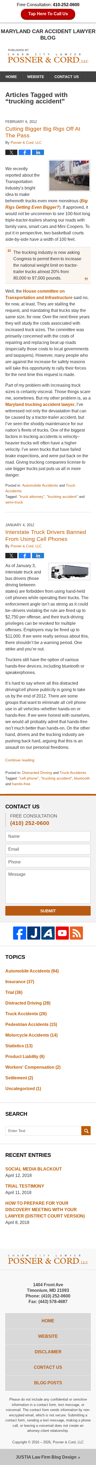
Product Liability (25, 1056)
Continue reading (19, 760)
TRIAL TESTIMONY (24, 1186)
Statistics (19, 1046)
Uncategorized (23, 1088)
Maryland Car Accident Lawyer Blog (48, 56)
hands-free (21, 784)
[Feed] (76, 933)
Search (86, 1131)
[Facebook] (20, 933)
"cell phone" (29, 778)
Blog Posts (48, 1383)
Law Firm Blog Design (46, 1457)
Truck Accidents (73, 772)
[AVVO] (48, 933)
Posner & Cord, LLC (68, 1442)
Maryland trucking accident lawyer (39, 404)
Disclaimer (48, 1352)
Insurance (19, 981)
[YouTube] (62, 933)
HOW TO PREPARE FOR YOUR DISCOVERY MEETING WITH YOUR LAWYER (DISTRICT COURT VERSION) (45, 1209)
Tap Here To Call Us (48, 13)
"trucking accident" (62, 496)
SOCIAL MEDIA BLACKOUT (33, 1169)
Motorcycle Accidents (31, 1035)
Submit (48, 911)
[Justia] (34, 933)
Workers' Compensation (33, 1067)
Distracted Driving (37, 772)
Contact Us (66, 77)
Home (11, 77)
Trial (13, 992)
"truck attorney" (32, 496)
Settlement (19, 1078)
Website (35, 77)
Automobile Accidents (40, 485)
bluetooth (82, 778)
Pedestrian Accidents (31, 1024)
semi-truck (14, 502)
